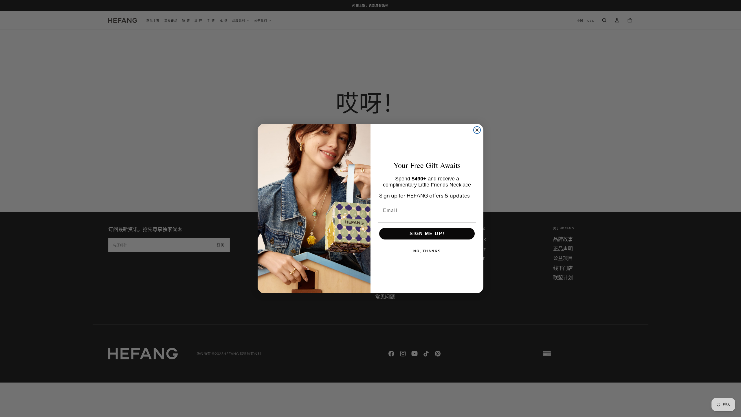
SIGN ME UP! (427, 233)
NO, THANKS (427, 251)
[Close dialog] (477, 130)
